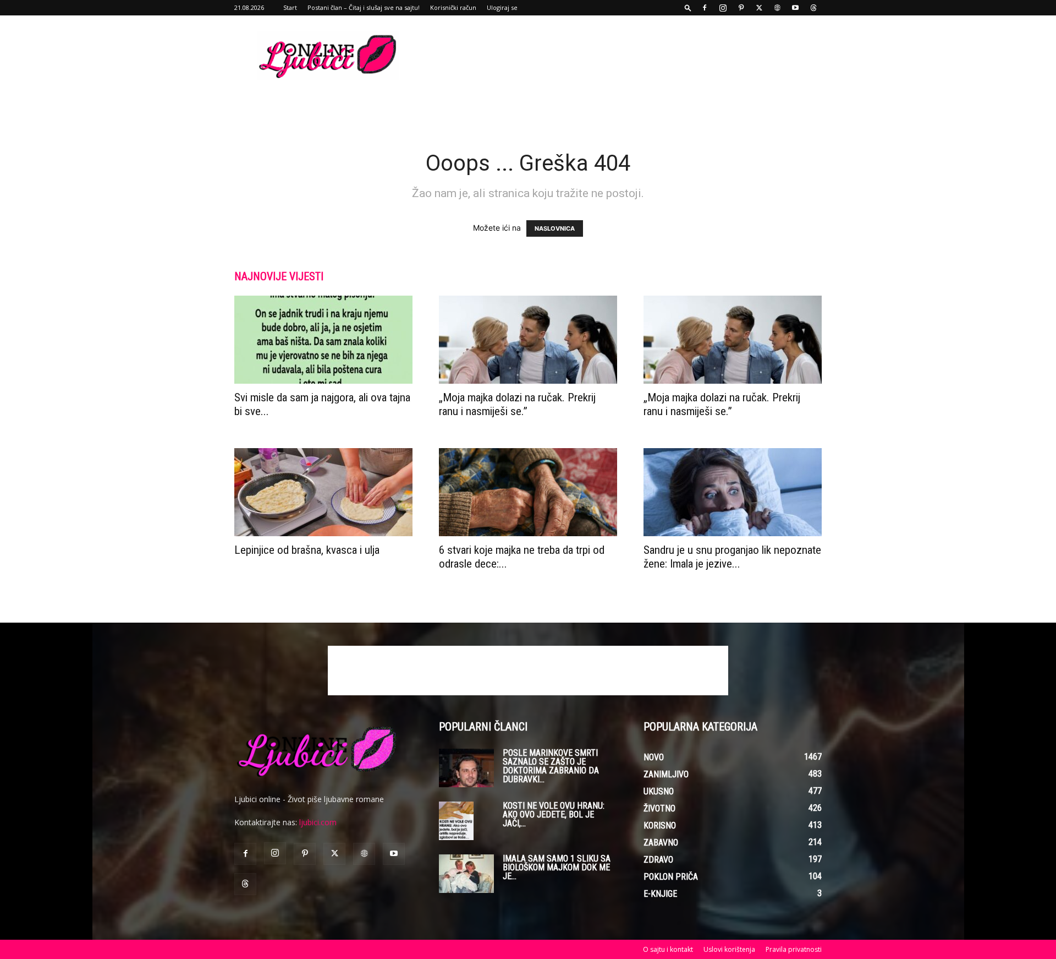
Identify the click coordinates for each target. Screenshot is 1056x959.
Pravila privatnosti (794, 949)
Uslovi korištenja (729, 949)
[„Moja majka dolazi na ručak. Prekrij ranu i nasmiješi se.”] (528, 340)
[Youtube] (795, 7)
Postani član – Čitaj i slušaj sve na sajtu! (363, 7)
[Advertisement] (621, 55)
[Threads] (813, 7)
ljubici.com (318, 822)
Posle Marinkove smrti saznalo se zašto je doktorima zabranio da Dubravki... (551, 766)
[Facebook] (704, 7)
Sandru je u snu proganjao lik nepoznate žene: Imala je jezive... (732, 556)
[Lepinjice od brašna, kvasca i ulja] (323, 492)
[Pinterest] (741, 7)
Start (290, 7)
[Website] (777, 7)
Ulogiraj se (502, 7)
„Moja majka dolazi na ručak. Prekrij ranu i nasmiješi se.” (517, 404)
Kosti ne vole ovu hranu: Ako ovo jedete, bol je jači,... (553, 814)
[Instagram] (722, 7)
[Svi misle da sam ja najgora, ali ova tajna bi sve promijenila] (323, 340)
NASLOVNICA (555, 228)
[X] (759, 7)
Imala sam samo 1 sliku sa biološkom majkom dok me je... (556, 867)
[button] (688, 7)
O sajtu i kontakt (668, 949)
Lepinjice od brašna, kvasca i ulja (307, 550)
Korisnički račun (453, 7)
